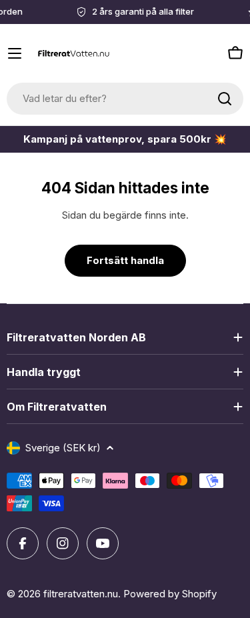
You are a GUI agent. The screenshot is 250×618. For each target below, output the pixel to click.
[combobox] (125, 99)
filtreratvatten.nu (80, 593)
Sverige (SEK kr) (63, 447)
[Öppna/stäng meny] (15, 53)
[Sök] (225, 99)
